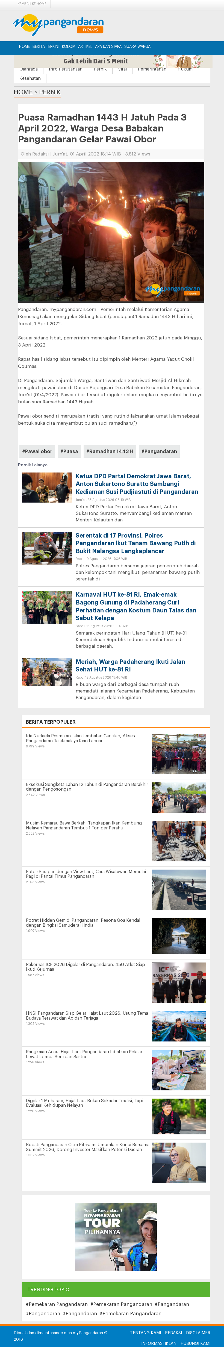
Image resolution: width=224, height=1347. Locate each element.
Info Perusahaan (65, 69)
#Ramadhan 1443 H (109, 451)
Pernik (100, 69)
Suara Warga (137, 47)
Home (24, 47)
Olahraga (28, 69)
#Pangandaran (159, 451)
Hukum (185, 69)
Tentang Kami (145, 1333)
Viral (122, 69)
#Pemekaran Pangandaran (57, 1304)
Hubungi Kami (195, 1344)
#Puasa (69, 451)
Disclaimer (198, 1333)
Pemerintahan (152, 69)
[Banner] (116, 1237)
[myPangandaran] (64, 25)
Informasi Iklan (158, 1344)
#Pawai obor (37, 451)
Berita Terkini (46, 47)
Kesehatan (30, 78)
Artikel (85, 47)
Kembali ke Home (32, 3)
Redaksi (173, 1333)
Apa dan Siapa (108, 47)
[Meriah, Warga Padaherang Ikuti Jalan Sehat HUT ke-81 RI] (47, 672)
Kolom (68, 47)
